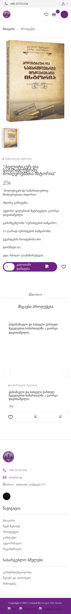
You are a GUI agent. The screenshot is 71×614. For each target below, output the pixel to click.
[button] (65, 3)
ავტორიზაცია (12, 543)
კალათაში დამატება (23, 266)
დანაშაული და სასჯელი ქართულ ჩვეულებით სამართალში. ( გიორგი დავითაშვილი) (33, 395)
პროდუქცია (11, 531)
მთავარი (9, 29)
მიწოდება (9, 583)
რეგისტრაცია (12, 549)
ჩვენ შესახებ (11, 526)
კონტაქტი (9, 537)
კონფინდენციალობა (17, 572)
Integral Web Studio (51, 602)
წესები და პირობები (17, 578)
